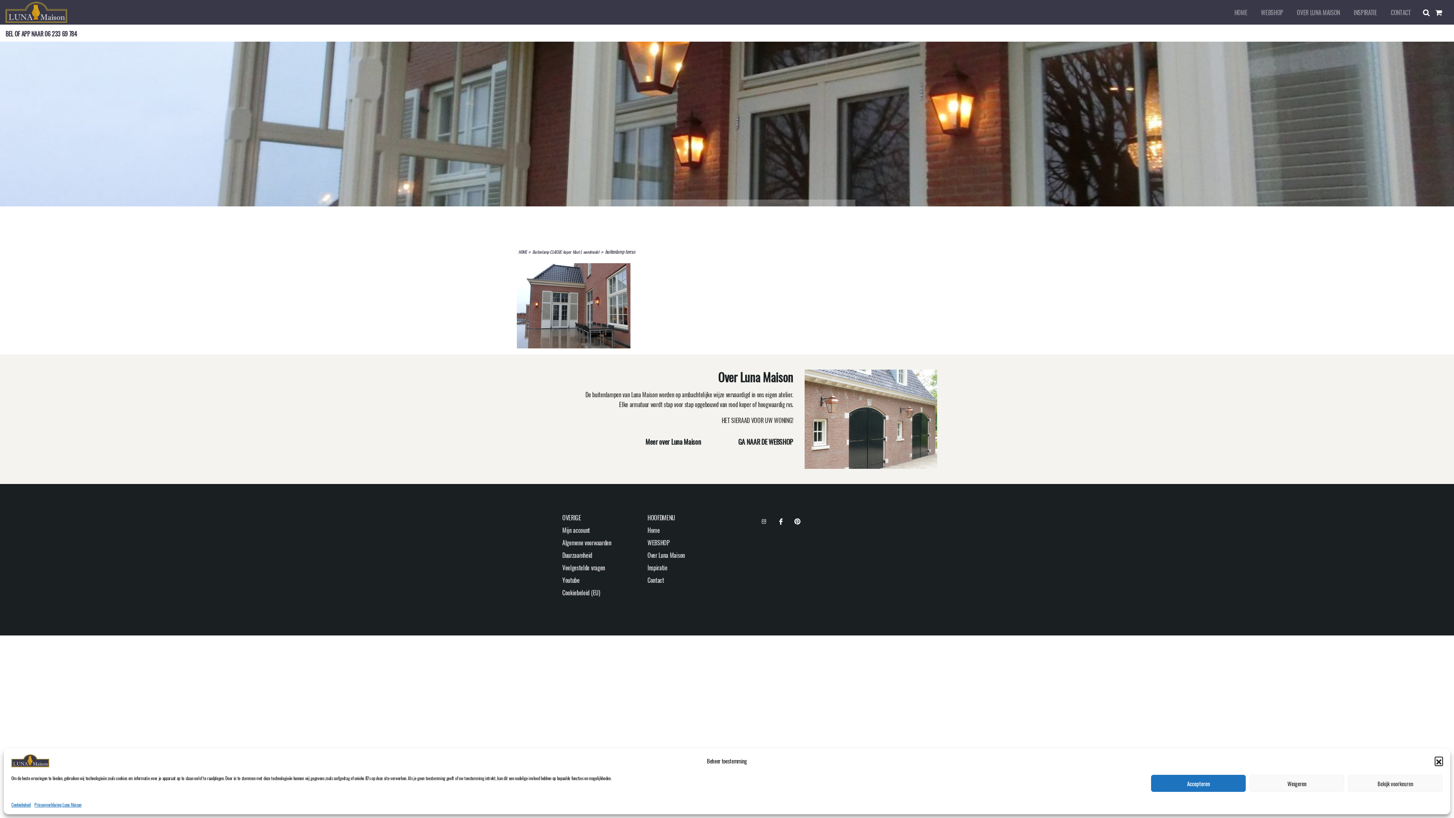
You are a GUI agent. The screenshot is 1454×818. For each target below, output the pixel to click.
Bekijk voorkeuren (1395, 783)
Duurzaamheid (577, 555)
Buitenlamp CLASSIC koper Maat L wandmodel (565, 252)
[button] (1439, 761)
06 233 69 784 (61, 33)
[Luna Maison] (36, 11)
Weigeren (1297, 783)
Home (1241, 12)
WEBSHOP (1272, 12)
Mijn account (576, 530)
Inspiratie (1365, 12)
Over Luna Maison (1318, 12)
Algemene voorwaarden (587, 542)
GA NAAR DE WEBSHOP (765, 441)
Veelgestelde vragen (583, 567)
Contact (1401, 12)
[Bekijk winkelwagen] (1441, 12)
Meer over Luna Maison (673, 441)
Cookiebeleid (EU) (581, 592)
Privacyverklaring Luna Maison (57, 804)
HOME (522, 252)
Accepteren (1198, 783)
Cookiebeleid (21, 804)
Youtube (571, 580)
